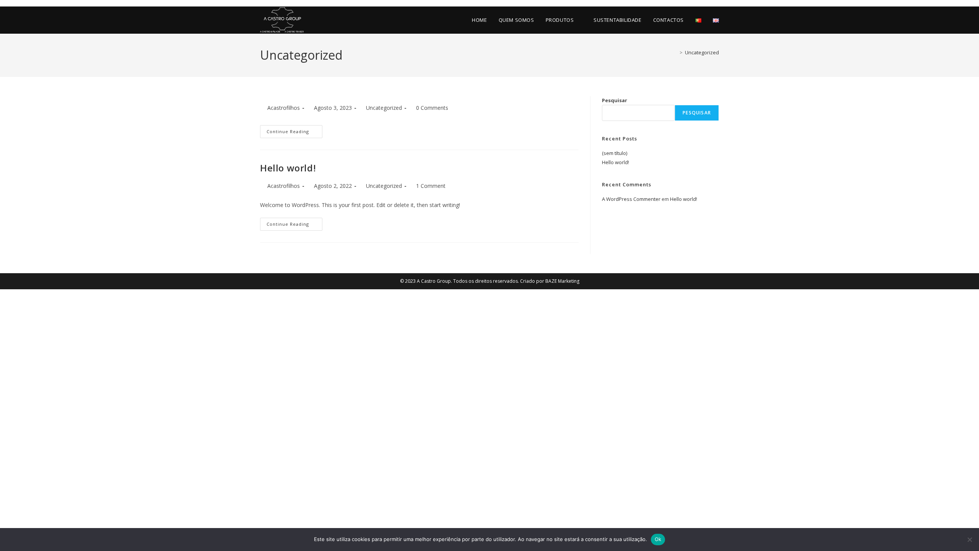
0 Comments (432, 107)
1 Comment (431, 185)
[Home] (675, 52)
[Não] (969, 539)
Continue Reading (288, 131)
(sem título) (614, 153)
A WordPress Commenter (631, 199)
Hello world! (288, 167)
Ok (658, 539)
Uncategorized (702, 52)
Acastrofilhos (283, 107)
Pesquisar (614, 100)
